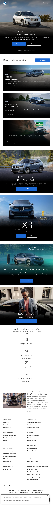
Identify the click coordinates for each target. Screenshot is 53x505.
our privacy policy (32, 499)
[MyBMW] (44, 3)
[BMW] (5, 3)
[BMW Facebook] (4, 486)
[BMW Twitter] (7, 486)
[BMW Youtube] (10, 486)
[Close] (47, 495)
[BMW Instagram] (13, 486)
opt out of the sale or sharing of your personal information (16, 500)
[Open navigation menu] (48, 3)
